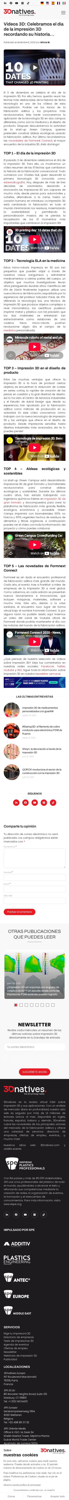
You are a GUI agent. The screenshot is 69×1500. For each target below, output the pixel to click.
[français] (58, 3)
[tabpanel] (34, 974)
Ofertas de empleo (16, 1348)
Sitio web (8, 895)
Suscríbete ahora (34, 1071)
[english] (47, 3)
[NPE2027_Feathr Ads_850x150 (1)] (34, 682)
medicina (10, 330)
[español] (53, 3)
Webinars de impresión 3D (20, 1355)
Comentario (10, 846)
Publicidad (10, 1359)
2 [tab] (21, 1005)
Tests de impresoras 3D (19, 1341)
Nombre (8, 872)
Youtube (9, 670)
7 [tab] (47, 1005)
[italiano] (64, 3)
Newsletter (10, 1352)
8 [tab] (52, 1005)
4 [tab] (31, 1005)
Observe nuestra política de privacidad (22, 1485)
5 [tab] (37, 1005)
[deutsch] (42, 3)
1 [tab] (15, 1005)
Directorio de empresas (19, 1337)
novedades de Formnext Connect (30, 140)
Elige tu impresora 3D (17, 1333)
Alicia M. (45, 42)
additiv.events (12, 1149)
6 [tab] (42, 1005)
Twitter (61, 666)
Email (7, 884)
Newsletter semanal (47, 674)
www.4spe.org (12, 1204)
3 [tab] (26, 1005)
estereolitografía (14, 182)
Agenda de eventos (16, 1344)
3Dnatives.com (50, 1145)
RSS (20, 670)
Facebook (47, 666)
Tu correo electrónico (20, 1047)
